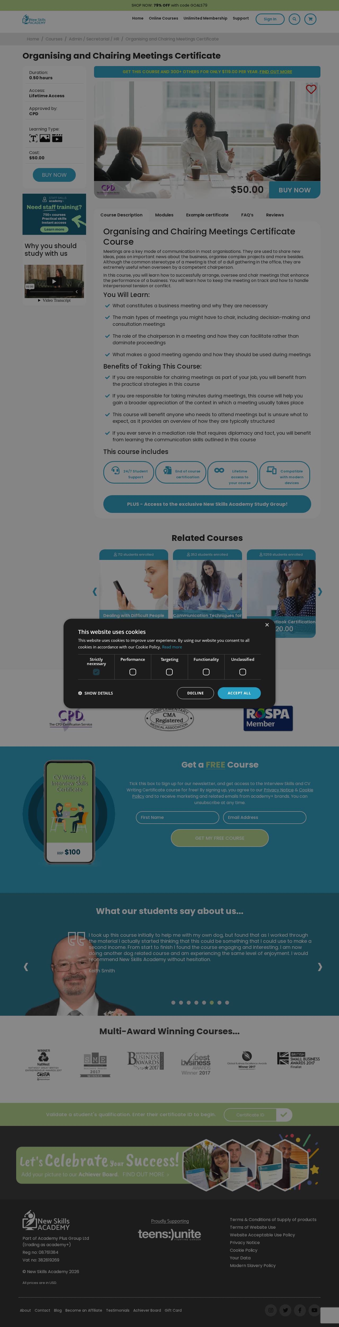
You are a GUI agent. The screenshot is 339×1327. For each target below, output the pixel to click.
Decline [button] (195, 692)
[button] (95, 693)
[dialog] (169, 663)
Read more (172, 646)
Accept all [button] (239, 692)
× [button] (267, 625)
